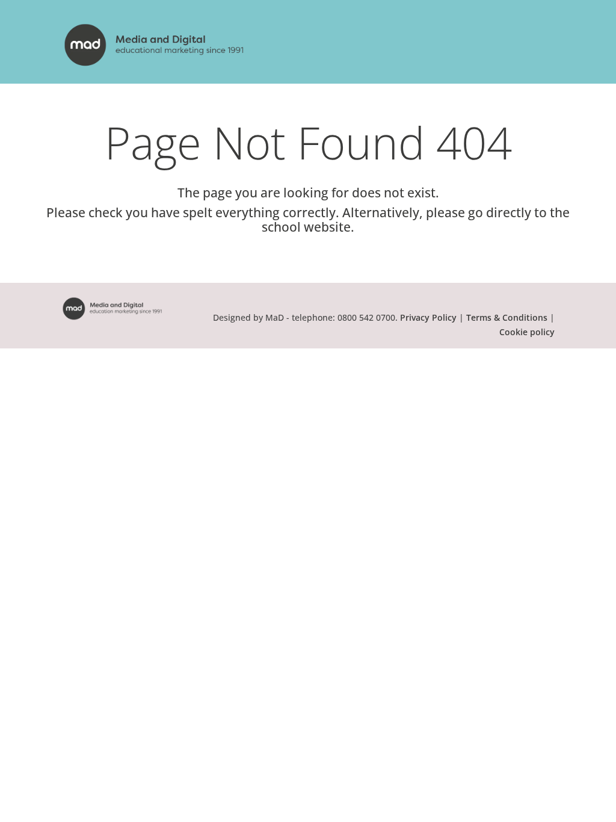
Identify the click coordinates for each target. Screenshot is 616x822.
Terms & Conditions (506, 317)
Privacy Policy (428, 317)
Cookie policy (527, 332)
